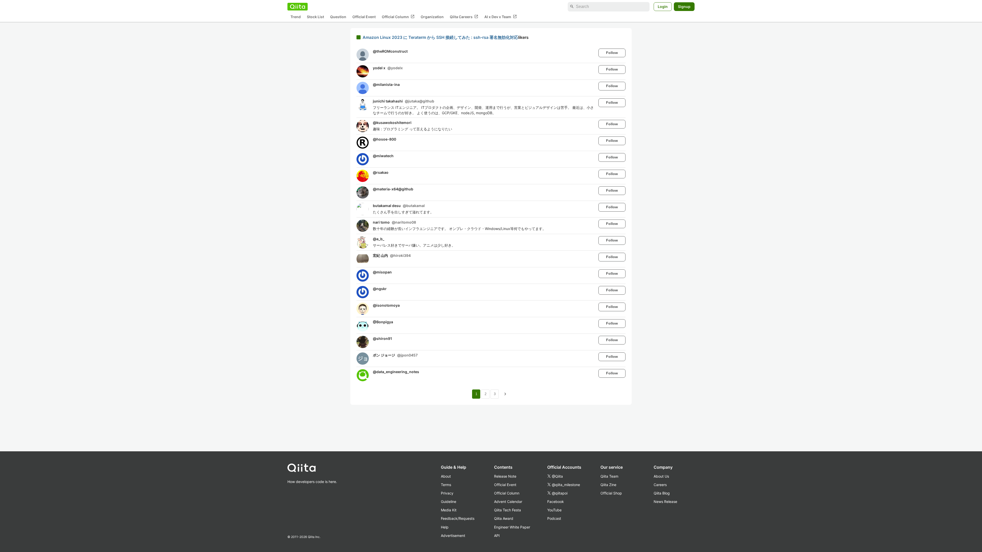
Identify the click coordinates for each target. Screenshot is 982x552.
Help (445, 527)
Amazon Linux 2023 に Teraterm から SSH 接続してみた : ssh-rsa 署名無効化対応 (440, 37)
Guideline (448, 501)
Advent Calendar (508, 501)
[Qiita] (297, 6)
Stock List (315, 17)
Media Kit (448, 510)
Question (338, 17)
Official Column (398, 16)
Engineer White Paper (512, 527)
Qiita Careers (464, 16)
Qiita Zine (608, 484)
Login (663, 6)
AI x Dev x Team (500, 16)
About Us (661, 476)
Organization (432, 17)
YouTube (554, 510)
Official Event (364, 17)
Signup (684, 6)
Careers (660, 484)
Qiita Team (609, 476)
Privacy (447, 493)
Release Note (505, 476)
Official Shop (611, 493)
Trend (296, 17)
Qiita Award (503, 518)
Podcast (554, 518)
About (446, 476)
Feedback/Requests (457, 518)
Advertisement (453, 535)
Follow (612, 53)
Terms (446, 484)
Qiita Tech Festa (507, 510)
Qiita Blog (662, 493)
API (497, 535)
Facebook (555, 501)
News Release (665, 501)
